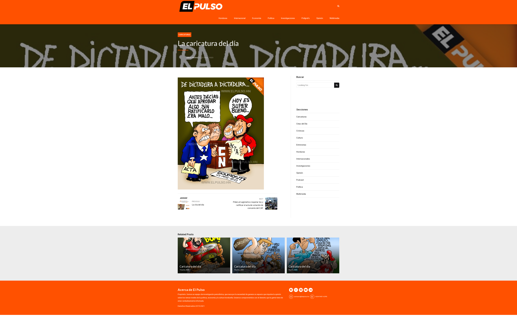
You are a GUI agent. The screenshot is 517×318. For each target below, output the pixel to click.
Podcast (300, 180)
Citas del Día (301, 124)
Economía (256, 18)
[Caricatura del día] (203, 255)
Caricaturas (184, 35)
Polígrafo (306, 18)
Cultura (299, 138)
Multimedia (334, 18)
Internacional (239, 18)
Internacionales (303, 159)
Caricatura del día (190, 266)
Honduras (223, 18)
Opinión (319, 18)
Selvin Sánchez (192, 57)
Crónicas (300, 131)
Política (271, 18)
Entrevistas (301, 145)
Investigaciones (288, 18)
